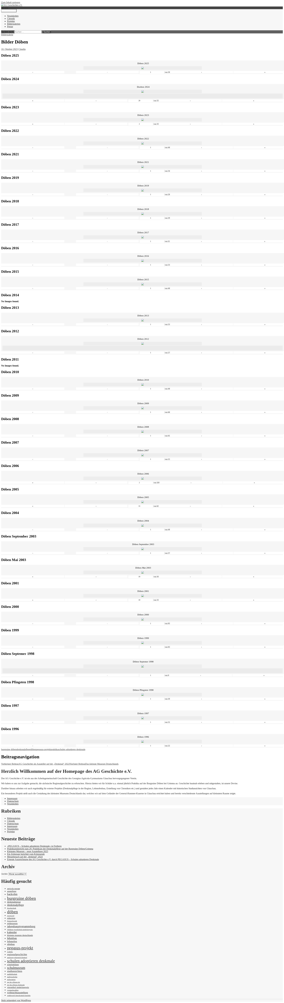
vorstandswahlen (12, 990)
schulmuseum (16, 967)
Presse (10, 26)
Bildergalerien (13, 24)
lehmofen (12, 941)
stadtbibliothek (12, 974)
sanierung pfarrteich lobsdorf (17, 957)
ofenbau (11, 944)
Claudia (22, 49)
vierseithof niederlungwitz (18, 987)
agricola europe (13, 889)
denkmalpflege (23, 749)
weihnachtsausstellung (17, 992)
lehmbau (12, 938)
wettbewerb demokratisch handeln (18, 995)
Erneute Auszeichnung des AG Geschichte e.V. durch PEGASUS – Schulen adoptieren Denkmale (53, 859)
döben (33, 749)
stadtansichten (14, 971)
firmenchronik (12, 921)
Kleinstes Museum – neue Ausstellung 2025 (27, 851)
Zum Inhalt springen (10, 2)
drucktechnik (11, 908)
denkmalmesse (14, 902)
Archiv (4, 874)
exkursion (11, 918)
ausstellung (11, 891)
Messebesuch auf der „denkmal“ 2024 (25, 856)
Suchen (4, 8)
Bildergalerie (7, 34)
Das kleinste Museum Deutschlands (94, 764)
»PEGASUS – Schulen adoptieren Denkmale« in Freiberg (34, 846)
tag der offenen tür (13, 982)
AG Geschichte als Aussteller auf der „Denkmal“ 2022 (35, 764)
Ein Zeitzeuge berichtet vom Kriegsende (26, 854)
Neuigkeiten (12, 16)
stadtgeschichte (12, 977)
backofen (12, 894)
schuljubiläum (13, 965)
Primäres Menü (8, 11)
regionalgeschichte (17, 954)
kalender (12, 932)
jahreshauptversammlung (21, 926)
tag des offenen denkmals (16, 985)
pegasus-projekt (43, 749)
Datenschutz (13, 801)
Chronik (11, 18)
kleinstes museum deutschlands (20, 935)
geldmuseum (12, 923)
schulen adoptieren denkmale (71, 749)
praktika (54, 749)
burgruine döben (9, 749)
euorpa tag (10, 916)
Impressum (12, 798)
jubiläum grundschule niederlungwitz (20, 929)
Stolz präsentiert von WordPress (16, 1000)
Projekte (11, 21)
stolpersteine (11, 979)
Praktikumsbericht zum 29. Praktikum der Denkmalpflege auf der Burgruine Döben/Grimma (50, 848)
